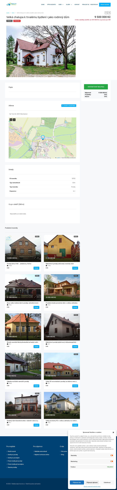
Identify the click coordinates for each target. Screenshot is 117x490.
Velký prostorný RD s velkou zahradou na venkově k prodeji (64, 421)
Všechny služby (12, 467)
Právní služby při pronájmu (16, 464)
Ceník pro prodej (13, 454)
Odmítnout (107, 482)
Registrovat (94, 4)
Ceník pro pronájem (14, 458)
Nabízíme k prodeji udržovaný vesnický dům (60, 264)
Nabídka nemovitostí (41, 451)
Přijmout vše (77, 482)
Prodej (9, 21)
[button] (43, 137)
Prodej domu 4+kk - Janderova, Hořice (19, 264)
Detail (36, 268)
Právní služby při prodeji (15, 461)
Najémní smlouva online (42, 454)
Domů (42, 4)
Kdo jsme (64, 451)
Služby (68, 4)
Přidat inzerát (105, 4)
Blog (62, 454)
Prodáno (17, 21)
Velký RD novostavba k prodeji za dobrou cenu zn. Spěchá (64, 381)
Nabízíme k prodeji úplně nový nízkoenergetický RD (62, 342)
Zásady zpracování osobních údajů (92, 486)
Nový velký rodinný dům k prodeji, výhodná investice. (23, 303)
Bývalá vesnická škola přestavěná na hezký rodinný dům (25, 342)
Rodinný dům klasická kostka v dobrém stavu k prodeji (24, 421)
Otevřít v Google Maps (69, 105)
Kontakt (77, 4)
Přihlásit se (85, 4)
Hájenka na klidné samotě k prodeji (18, 381)
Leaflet (58, 157)
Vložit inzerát (12, 451)
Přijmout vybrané (92, 482)
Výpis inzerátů (51, 4)
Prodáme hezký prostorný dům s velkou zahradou (61, 303)
